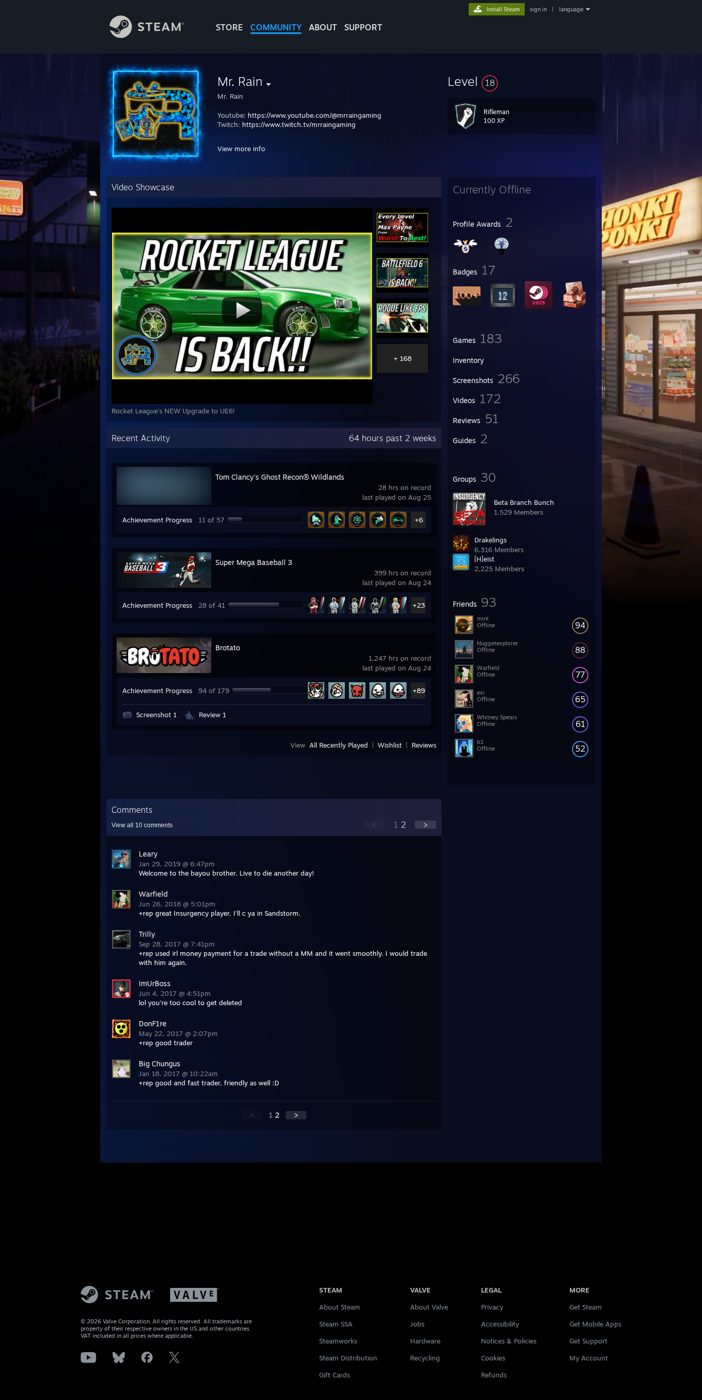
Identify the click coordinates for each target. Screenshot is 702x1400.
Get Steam (585, 1307)
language (571, 9)
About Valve (429, 1307)
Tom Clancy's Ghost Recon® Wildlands (279, 476)
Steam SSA (336, 1324)
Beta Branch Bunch (524, 502)
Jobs (417, 1324)
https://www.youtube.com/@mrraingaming (314, 115)
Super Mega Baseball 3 (253, 562)
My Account (588, 1358)
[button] (522, 81)
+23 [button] (419, 605)
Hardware (425, 1341)
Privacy (492, 1307)
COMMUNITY (276, 27)
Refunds (494, 1375)
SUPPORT (363, 27)
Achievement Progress (157, 520)
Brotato (227, 647)
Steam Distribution (348, 1358)
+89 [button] (419, 690)
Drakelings (490, 540)
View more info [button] (241, 148)
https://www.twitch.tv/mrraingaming (299, 124)
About (323, 27)
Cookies (493, 1358)
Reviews (424, 745)
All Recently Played (338, 745)
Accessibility (500, 1324)
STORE (229, 27)
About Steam (339, 1307)
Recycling (425, 1358)
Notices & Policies (509, 1341)
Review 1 (212, 715)
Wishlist (390, 745)
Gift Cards (334, 1375)
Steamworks (338, 1341)
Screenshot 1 (156, 715)
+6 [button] (419, 520)
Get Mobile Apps (595, 1324)
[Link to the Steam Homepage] (146, 35)
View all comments (142, 825)
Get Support (588, 1341)
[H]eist (484, 559)
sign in (538, 9)
